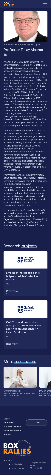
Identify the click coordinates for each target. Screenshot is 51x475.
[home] (12, 4)
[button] (44, 4)
